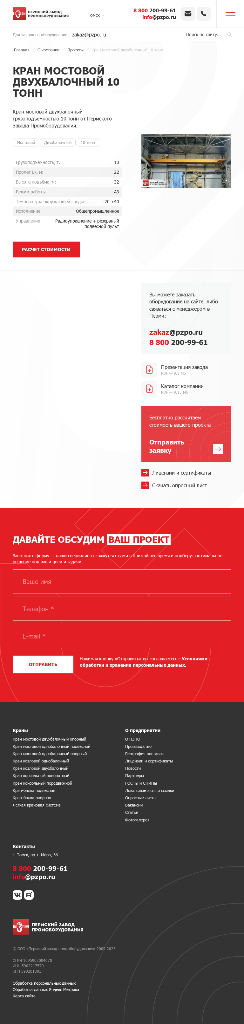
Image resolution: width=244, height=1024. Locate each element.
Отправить (43, 664)
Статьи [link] (131, 812)
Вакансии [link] (134, 804)
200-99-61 (154, 10)
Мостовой (26, 142)
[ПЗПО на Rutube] (29, 895)
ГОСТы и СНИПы (141, 783)
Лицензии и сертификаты (149, 760)
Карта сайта (24, 995)
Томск (94, 15)
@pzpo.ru (159, 17)
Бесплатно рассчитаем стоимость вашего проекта (180, 434)
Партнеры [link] (134, 775)
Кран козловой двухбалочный (40, 768)
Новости (133, 768)
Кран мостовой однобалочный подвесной (51, 746)
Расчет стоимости (46, 249)
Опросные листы (140, 797)
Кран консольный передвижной (42, 783)
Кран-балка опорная (32, 797)
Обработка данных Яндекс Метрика (46, 989)
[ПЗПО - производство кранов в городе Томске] (41, 14)
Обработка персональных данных (44, 983)
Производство (138, 746)
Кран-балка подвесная (34, 790)
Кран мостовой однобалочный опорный (50, 753)
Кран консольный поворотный (41, 775)
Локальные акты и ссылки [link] (149, 790)
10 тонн (88, 142)
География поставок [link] (144, 753)
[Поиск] (229, 34)
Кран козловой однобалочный (41, 760)
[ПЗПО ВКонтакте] (17, 895)
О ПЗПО (132, 739)
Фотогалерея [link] (137, 819)
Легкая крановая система (37, 804)
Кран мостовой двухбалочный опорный (49, 739)
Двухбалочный (57, 142)
